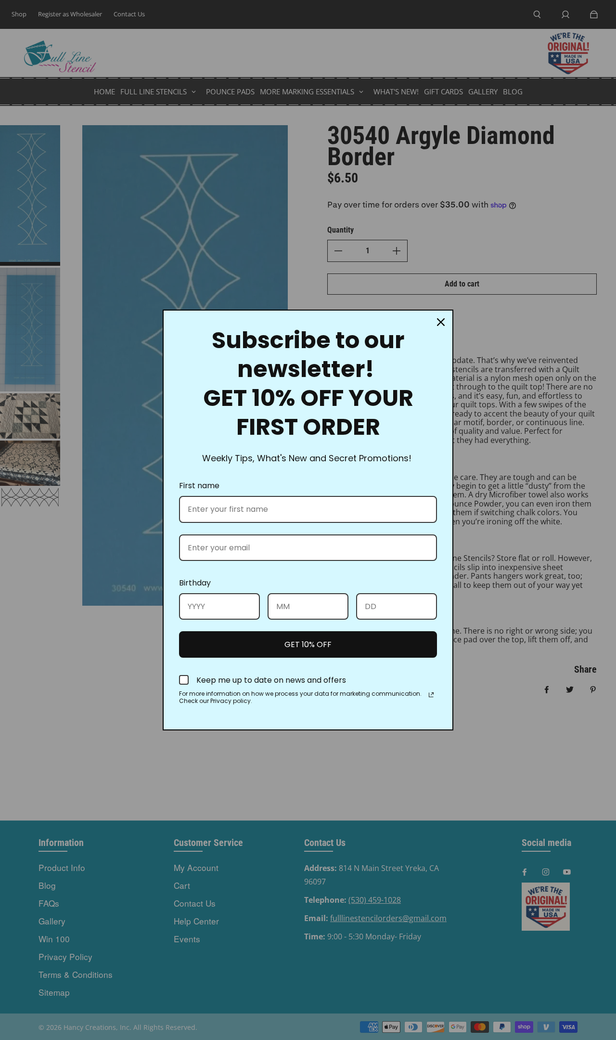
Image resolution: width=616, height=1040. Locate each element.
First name (199, 485)
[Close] (440, 322)
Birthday (195, 582)
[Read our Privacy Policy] (431, 695)
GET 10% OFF (308, 644)
